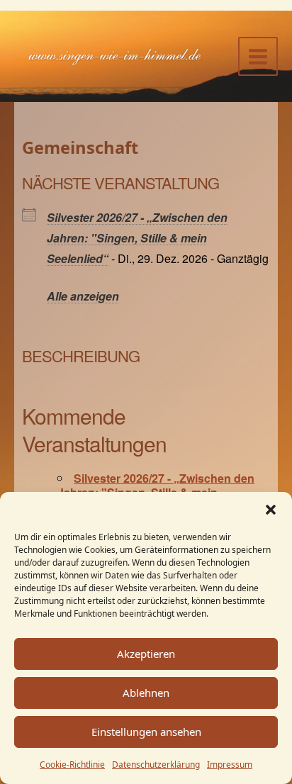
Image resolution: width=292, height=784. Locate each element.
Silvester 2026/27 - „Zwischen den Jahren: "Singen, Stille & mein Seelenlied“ (137, 238)
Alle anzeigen (83, 296)
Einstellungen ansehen (146, 731)
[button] (271, 510)
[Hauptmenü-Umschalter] (258, 57)
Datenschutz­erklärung (156, 764)
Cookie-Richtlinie (72, 764)
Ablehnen (146, 692)
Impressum (229, 764)
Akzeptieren (146, 653)
